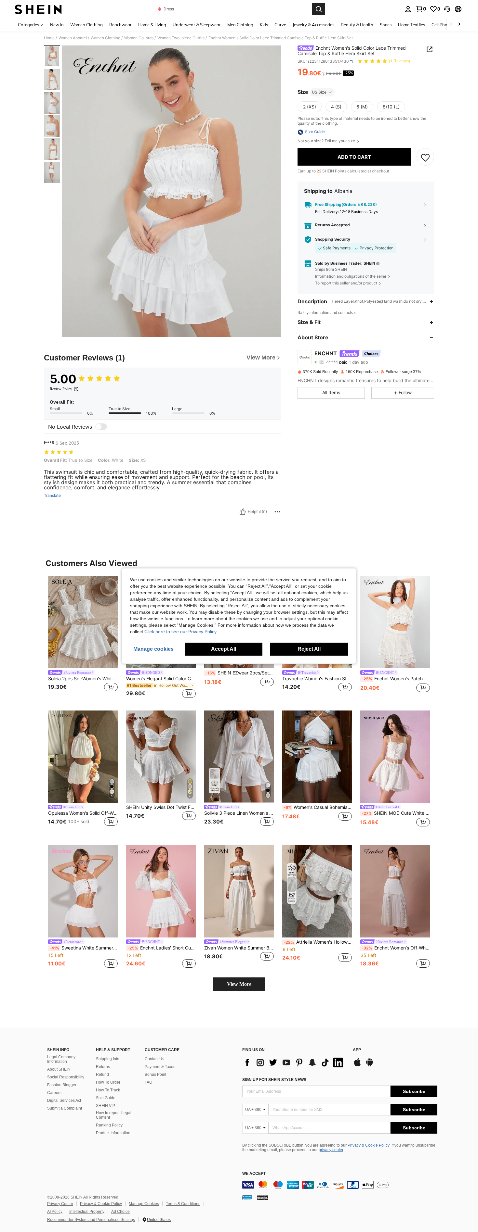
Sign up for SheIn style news (274, 1079)
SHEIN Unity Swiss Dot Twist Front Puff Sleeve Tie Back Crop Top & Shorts (161, 807)
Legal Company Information (61, 1059)
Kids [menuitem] (264, 24)
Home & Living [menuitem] (152, 24)
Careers (54, 1092)
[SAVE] (425, 157)
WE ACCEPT (254, 1174)
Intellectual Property (86, 1211)
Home (49, 38)
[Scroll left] (451, 24)
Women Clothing (105, 38)
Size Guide (105, 1098)
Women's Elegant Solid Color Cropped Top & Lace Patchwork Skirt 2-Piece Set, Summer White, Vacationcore (161, 678)
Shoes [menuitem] (386, 24)
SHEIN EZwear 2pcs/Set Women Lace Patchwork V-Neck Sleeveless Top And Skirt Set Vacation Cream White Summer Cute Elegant (240, 672)
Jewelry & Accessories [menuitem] (313, 24)
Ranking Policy (109, 1125)
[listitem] (83, 638)
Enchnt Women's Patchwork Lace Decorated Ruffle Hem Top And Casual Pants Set (396, 678)
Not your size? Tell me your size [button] (327, 141)
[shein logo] (38, 9)
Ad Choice (120, 1211)
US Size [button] (319, 92)
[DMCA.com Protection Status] (262, 1197)
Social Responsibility (65, 1077)
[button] (447, 9)
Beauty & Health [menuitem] (357, 24)
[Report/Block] (277, 512)
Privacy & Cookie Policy (369, 1145)
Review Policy (61, 389)
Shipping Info (107, 1059)
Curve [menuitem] (280, 24)
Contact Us (154, 1059)
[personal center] (408, 9)
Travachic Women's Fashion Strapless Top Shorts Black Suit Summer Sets (317, 678)
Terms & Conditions (183, 1203)
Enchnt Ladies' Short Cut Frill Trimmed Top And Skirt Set (161, 947)
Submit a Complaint (64, 1108)
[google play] (369, 1065)
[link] (420, 9)
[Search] (318, 9)
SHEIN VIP (105, 1105)
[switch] (101, 426)
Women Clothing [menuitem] (86, 24)
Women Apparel (73, 38)
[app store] (357, 1065)
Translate (52, 495)
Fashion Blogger (61, 1085)
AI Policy (54, 1211)
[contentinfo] (339, 1185)
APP (357, 1050)
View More (239, 984)
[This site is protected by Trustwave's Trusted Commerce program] (247, 1197)
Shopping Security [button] (332, 239)
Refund (102, 1074)
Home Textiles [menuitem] (411, 24)
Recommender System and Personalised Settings (91, 1219)
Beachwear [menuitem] (120, 24)
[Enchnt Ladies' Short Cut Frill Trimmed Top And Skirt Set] (161, 891)
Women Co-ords (138, 38)
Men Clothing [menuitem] (240, 24)
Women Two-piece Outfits (181, 38)
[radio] (310, 106)
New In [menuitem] (57, 24)
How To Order (108, 1082)
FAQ (148, 1082)
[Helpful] (242, 512)
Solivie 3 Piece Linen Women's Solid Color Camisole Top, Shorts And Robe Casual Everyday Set (239, 813)
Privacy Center (60, 1203)
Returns (103, 1066)
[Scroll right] (459, 24)
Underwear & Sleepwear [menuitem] (197, 24)
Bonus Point (155, 1074)
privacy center (331, 1150)
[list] (294, 1062)
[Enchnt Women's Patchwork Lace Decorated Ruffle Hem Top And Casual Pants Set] (395, 622)
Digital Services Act (64, 1100)
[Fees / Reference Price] (323, 73)
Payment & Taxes (160, 1066)
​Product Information (113, 1133)
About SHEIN (59, 1069)
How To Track (108, 1090)
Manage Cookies (144, 1203)
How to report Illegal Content (113, 1115)
